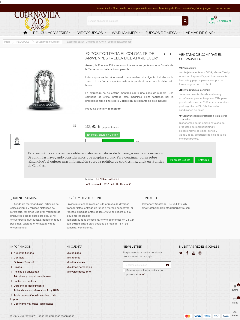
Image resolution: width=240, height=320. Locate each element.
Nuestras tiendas (24, 252)
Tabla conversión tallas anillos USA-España (33, 297)
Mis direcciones (76, 262)
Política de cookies (25, 280)
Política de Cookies (180, 160)
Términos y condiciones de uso (32, 276)
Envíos (18, 266)
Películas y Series (50, 33)
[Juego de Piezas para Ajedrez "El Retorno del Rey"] (164, 54)
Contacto (19, 257)
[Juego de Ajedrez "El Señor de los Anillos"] (170, 54)
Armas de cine (200, 33)
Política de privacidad (26, 271)
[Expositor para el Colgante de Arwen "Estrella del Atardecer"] (75, 126)
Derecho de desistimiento (29, 285)
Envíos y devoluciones (85, 198)
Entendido (203, 160)
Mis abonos (73, 257)
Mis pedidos (74, 252)
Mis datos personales (79, 266)
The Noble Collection (106, 178)
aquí (142, 274)
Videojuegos (90, 33)
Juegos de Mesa (161, 33)
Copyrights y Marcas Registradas (33, 303)
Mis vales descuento (79, 271)
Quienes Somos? (24, 262)
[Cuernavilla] (37, 21)
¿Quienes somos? (23, 198)
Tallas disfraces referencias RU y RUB (36, 290)
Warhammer (124, 33)
